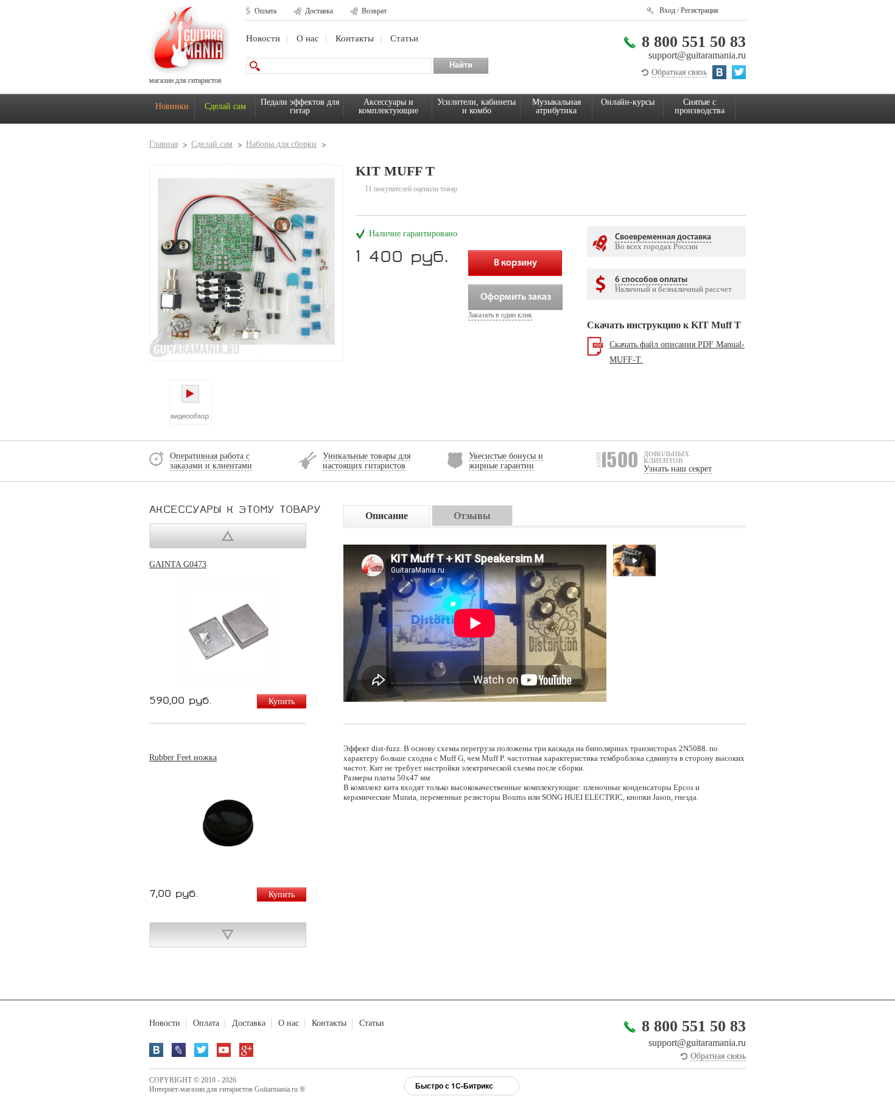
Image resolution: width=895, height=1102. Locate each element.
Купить (281, 701)
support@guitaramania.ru (697, 55)
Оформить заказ (515, 297)
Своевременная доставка (663, 237)
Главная (163, 144)
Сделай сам (225, 106)
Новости (263, 38)
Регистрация (699, 10)
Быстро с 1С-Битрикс (454, 1085)
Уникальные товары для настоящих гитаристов (366, 460)
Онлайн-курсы (628, 102)
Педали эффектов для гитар (300, 106)
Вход (667, 10)
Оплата (265, 11)
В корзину (515, 263)
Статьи (404, 38)
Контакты (354, 38)
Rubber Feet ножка (183, 757)
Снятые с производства (700, 106)
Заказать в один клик (500, 315)
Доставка (319, 11)
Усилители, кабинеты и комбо (476, 106)
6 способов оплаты (651, 279)
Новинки (172, 106)
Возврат (374, 11)
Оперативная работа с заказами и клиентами (211, 460)
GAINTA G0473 (177, 564)
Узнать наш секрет (678, 468)
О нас (308, 38)
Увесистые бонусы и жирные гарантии (506, 460)
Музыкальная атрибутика (556, 106)
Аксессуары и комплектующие (388, 106)
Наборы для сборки (281, 144)
